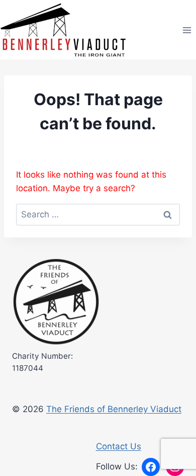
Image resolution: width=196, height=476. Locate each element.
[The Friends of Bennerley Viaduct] (56, 302)
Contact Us (118, 446)
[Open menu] (186, 30)
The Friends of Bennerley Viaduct (113, 409)
